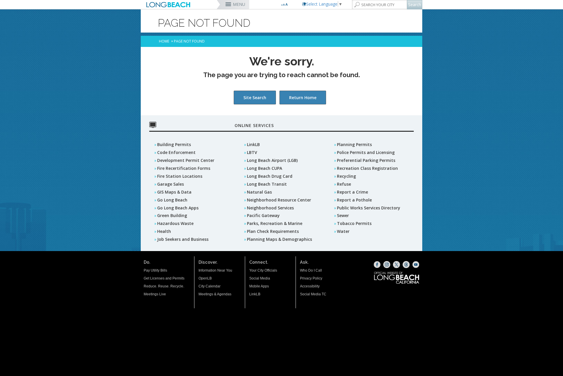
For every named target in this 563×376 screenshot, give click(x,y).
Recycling (346, 176)
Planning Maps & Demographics (279, 239)
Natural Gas (259, 192)
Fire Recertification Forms (183, 168)
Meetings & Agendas (215, 294)
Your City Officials (263, 270)
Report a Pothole (354, 200)
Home (164, 41)
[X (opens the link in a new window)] (396, 264)
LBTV (252, 152)
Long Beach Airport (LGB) (272, 160)
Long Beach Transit (267, 184)
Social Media (259, 278)
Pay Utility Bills (155, 270)
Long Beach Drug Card (269, 176)
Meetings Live (155, 294)
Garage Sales (170, 184)
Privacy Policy (311, 278)
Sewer (343, 215)
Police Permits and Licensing (366, 152)
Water (343, 231)
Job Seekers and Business (182, 239)
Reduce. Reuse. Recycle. (164, 286)
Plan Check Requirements (273, 231)
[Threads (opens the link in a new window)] (406, 264)
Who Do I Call (311, 270)
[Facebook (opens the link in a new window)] (377, 264)
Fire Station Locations (179, 176)
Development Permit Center (185, 160)
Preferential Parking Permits (366, 160)
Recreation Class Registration (367, 168)
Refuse (344, 184)
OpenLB (205, 278)
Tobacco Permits (354, 223)
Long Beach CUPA (264, 168)
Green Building (172, 215)
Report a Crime (352, 192)
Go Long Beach (172, 200)
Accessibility (310, 286)
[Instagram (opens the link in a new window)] (386, 264)
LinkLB (253, 144)
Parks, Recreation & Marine (274, 223)
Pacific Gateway (263, 215)
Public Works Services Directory (368, 208)
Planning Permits (354, 144)
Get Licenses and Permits (164, 278)
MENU (239, 4)
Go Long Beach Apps (178, 208)
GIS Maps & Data (174, 192)
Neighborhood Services (270, 208)
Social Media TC (313, 294)
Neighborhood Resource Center (279, 200)
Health (164, 231)
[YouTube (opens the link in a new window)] (415, 264)
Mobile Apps (259, 286)
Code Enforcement (176, 152)
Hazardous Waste (175, 223)
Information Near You (215, 270)
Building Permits (174, 144)
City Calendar (210, 286)
